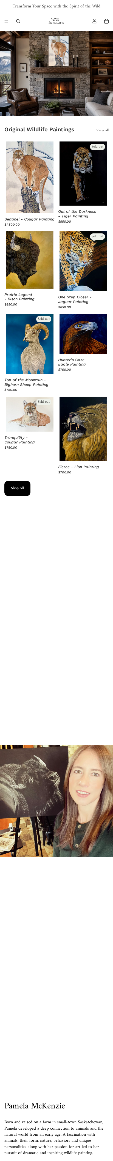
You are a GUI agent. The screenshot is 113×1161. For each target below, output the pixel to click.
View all (102, 130)
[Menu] (6, 21)
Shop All (17, 488)
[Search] (18, 21)
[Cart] (106, 21)
